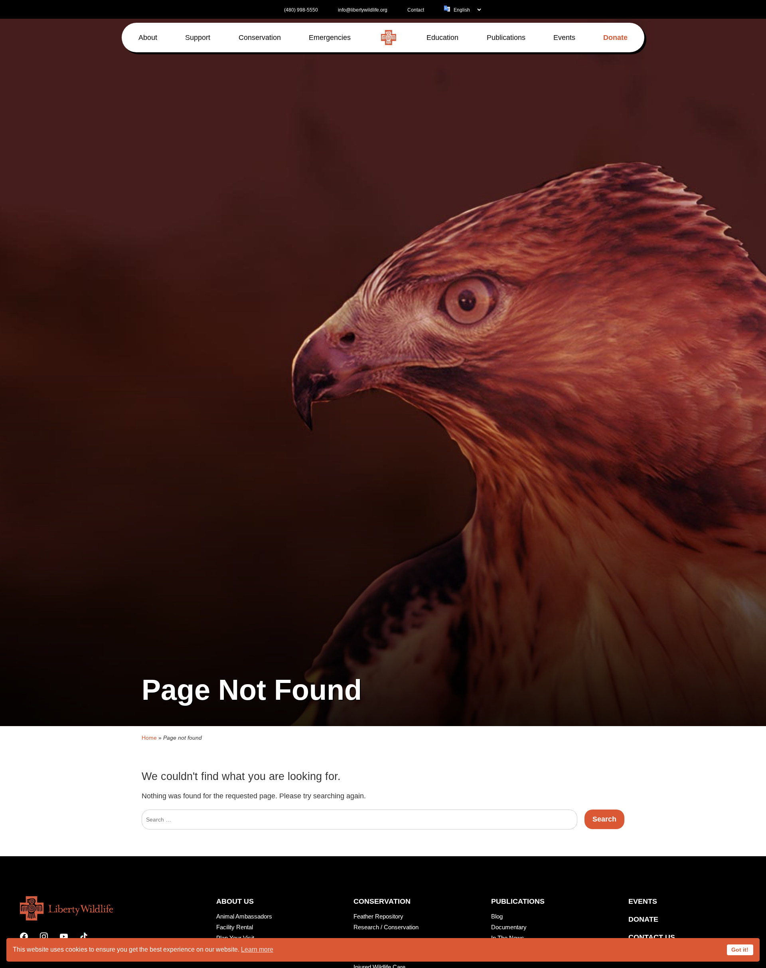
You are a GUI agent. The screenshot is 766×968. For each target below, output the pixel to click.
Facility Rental (234, 927)
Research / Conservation (386, 927)
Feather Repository (378, 916)
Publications (518, 901)
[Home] (389, 38)
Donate (643, 919)
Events (642, 901)
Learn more (257, 949)
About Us (235, 901)
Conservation (382, 901)
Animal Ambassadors (244, 916)
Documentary (509, 927)
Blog (497, 916)
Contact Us (651, 937)
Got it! (739, 949)
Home (149, 737)
